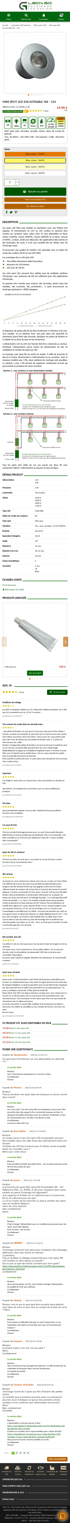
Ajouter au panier (38, 191)
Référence (7, 107)
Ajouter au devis (37, 206)
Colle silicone (10, 667)
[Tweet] (11, 212)
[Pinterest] (16, 212)
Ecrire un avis (59, 692)
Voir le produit (35, 673)
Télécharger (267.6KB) (14, 590)
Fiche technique (9, 585)
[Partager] (6, 212)
